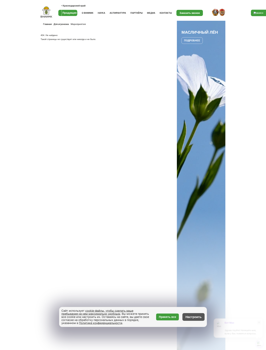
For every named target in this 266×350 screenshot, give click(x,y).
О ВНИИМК (87, 13)
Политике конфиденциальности (100, 323)
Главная (47, 24)
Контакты (166, 13)
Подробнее (192, 40)
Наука (101, 13)
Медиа (151, 13)
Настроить (193, 317)
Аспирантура (118, 13)
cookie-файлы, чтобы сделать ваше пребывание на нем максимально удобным (97, 312)
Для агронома (61, 24)
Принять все (167, 317)
